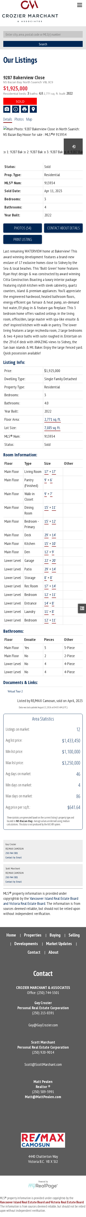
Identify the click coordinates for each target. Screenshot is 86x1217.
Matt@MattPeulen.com (43, 1096)
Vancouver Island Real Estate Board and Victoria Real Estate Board (40, 901)
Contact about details (63, 227)
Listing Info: (14, 362)
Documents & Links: (20, 682)
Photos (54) (22, 227)
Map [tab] (29, 119)
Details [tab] (7, 119)
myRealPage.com (43, 1186)
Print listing (22, 239)
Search (43, 44)
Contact (34, 952)
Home (11, 935)
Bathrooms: (13, 631)
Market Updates (59, 943)
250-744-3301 (12, 853)
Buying (55, 935)
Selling (74, 935)
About (53, 952)
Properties (32, 935)
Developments (26, 943)
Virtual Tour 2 (15, 691)
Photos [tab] (19, 119)
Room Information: (20, 455)
